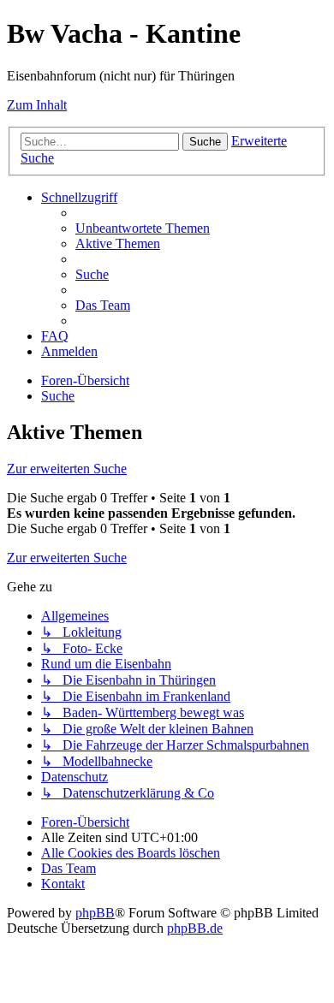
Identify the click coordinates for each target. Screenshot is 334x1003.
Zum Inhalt (37, 105)
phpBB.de (195, 928)
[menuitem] (142, 228)
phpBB (95, 912)
